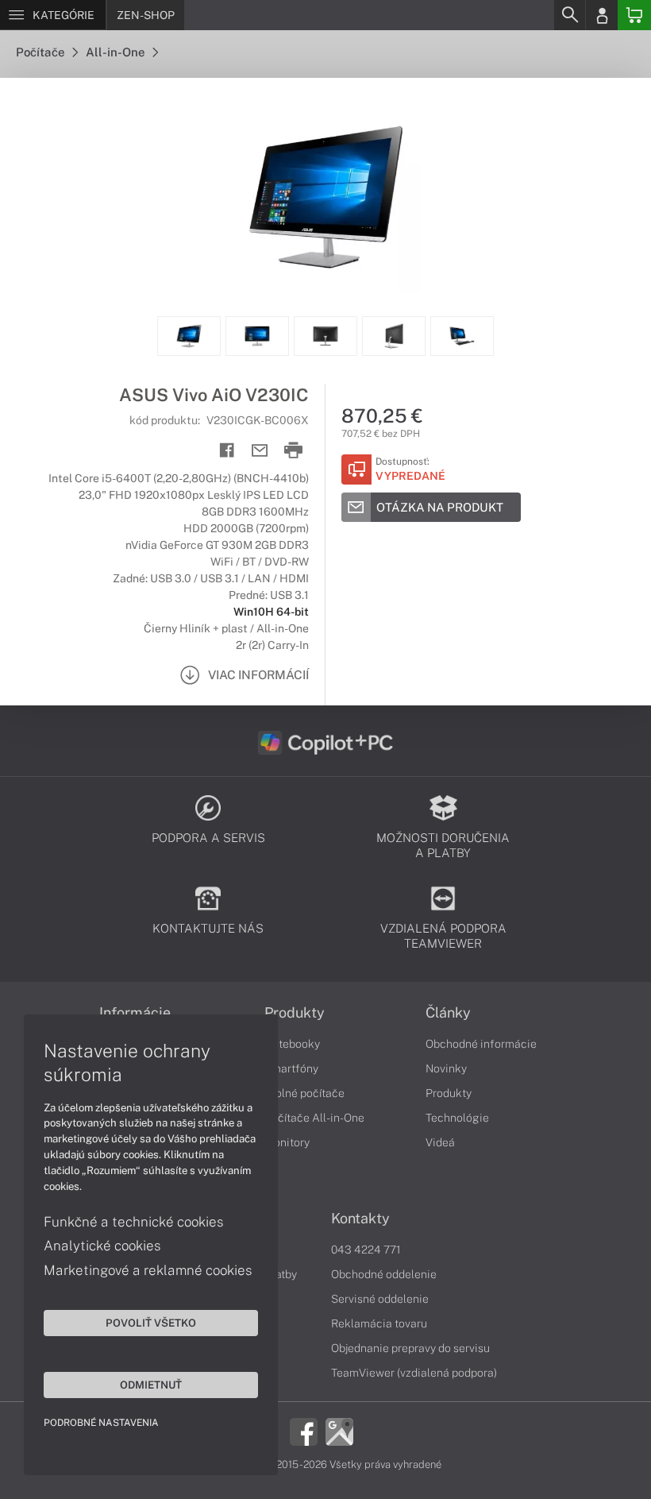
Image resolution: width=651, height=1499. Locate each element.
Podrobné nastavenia (101, 1422)
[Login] (602, 15)
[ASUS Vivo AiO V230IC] (325, 197)
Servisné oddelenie (380, 1298)
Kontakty (360, 1218)
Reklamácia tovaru (379, 1323)
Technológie (457, 1117)
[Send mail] (260, 450)
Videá (440, 1142)
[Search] (569, 15)
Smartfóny (291, 1068)
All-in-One (116, 52)
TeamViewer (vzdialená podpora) (414, 1372)
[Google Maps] (339, 1430)
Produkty (294, 1013)
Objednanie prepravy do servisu (410, 1348)
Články (448, 1013)
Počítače (41, 52)
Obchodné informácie (481, 1043)
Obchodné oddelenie (384, 1274)
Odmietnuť (151, 1384)
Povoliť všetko (151, 1322)
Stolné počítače (304, 1093)
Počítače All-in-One (314, 1117)
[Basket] (634, 15)
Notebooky (292, 1043)
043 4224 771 (366, 1249)
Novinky (446, 1068)
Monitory (287, 1142)
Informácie (135, 1013)
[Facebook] (304, 1430)
